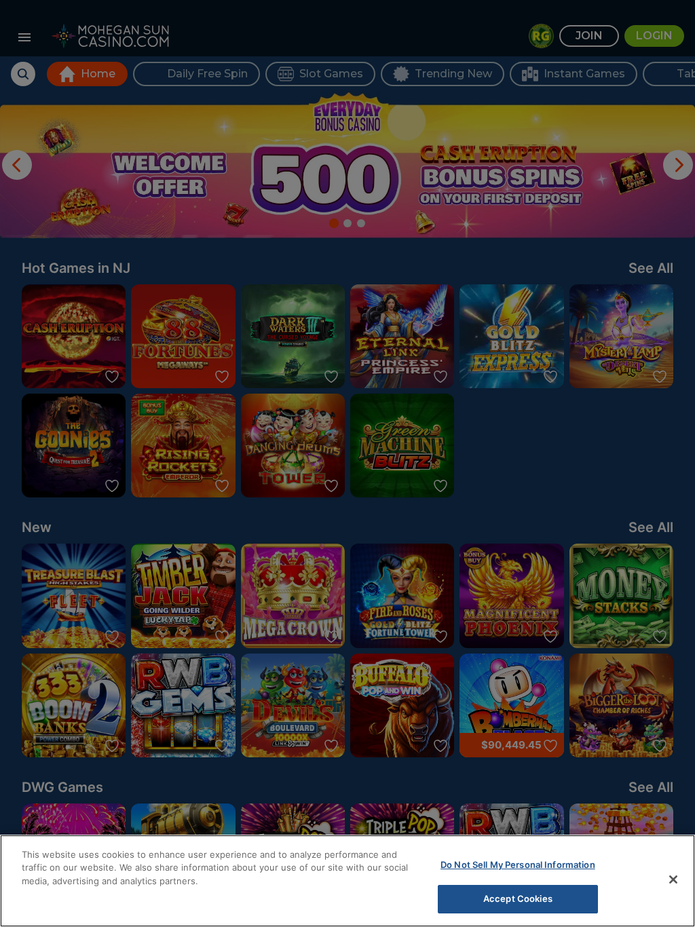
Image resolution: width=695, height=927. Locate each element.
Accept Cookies (517, 898)
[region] (347, 881)
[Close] (673, 879)
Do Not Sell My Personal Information (517, 864)
